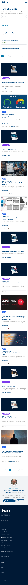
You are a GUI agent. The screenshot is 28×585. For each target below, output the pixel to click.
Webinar (12, 56)
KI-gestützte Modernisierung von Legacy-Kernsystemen (13, 83)
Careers (2, 572)
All (2, 56)
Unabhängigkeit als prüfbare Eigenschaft (13, 251)
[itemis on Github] (7, 521)
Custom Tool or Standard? (9, 149)
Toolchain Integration (4, 547)
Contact (2, 574)
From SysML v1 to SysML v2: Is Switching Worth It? (12, 183)
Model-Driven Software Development (7, 542)
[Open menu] (26, 2)
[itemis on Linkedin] (1, 521)
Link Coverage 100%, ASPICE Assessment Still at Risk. (14, 116)
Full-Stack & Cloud (4, 558)
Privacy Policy (6, 582)
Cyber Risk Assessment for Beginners (12, 283)
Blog (7, 56)
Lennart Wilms (8, 492)
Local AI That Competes (8, 386)
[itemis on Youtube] (3, 521)
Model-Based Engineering (6, 537)
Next (22, 469)
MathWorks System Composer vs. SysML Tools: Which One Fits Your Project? (12, 452)
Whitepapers (19, 56)
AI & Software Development (6, 551)
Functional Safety (4, 531)
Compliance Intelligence (6, 524)
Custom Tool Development (5, 545)
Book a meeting (9, 501)
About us (2, 565)
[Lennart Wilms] (14, 482)
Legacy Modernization (5, 556)
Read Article (4, 123)
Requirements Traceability (5, 534)
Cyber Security (3, 529)
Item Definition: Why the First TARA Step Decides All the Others (13, 218)
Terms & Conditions (13, 582)
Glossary (18, 582)
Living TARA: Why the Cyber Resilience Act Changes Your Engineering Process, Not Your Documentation (14, 318)
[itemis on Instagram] (5, 521)
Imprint (2, 582)
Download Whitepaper (6, 88)
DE (19, 2)
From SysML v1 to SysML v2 (9, 417)
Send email (21, 501)
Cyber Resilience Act (4, 526)
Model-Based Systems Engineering (7, 540)
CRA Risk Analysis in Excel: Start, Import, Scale (12, 353)
